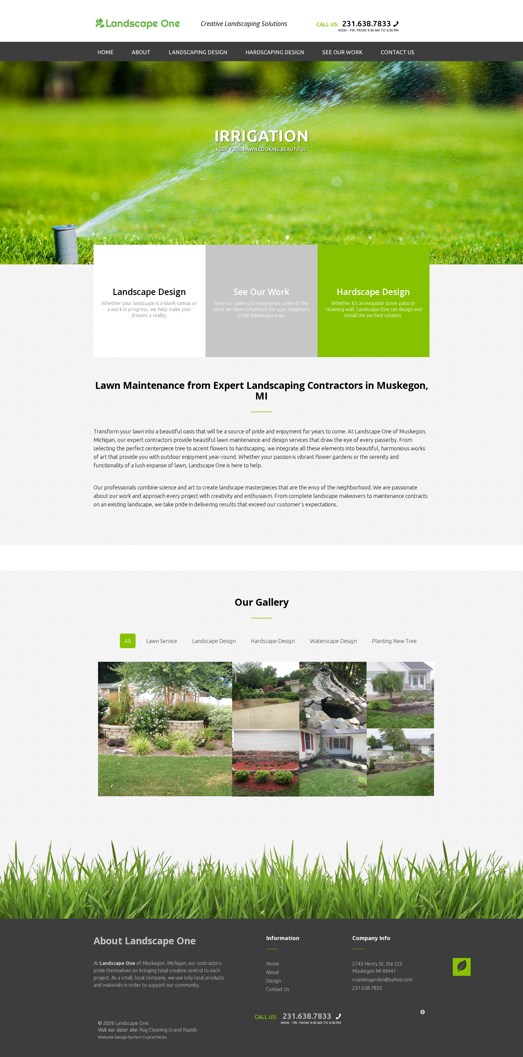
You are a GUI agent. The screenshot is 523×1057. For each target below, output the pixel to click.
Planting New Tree (394, 641)
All (127, 641)
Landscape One (131, 1023)
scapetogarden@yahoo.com (382, 979)
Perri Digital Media (150, 1037)
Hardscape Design (273, 641)
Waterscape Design (333, 641)
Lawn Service (161, 641)
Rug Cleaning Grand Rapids (168, 1029)
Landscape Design (214, 641)
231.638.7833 (366, 23)
